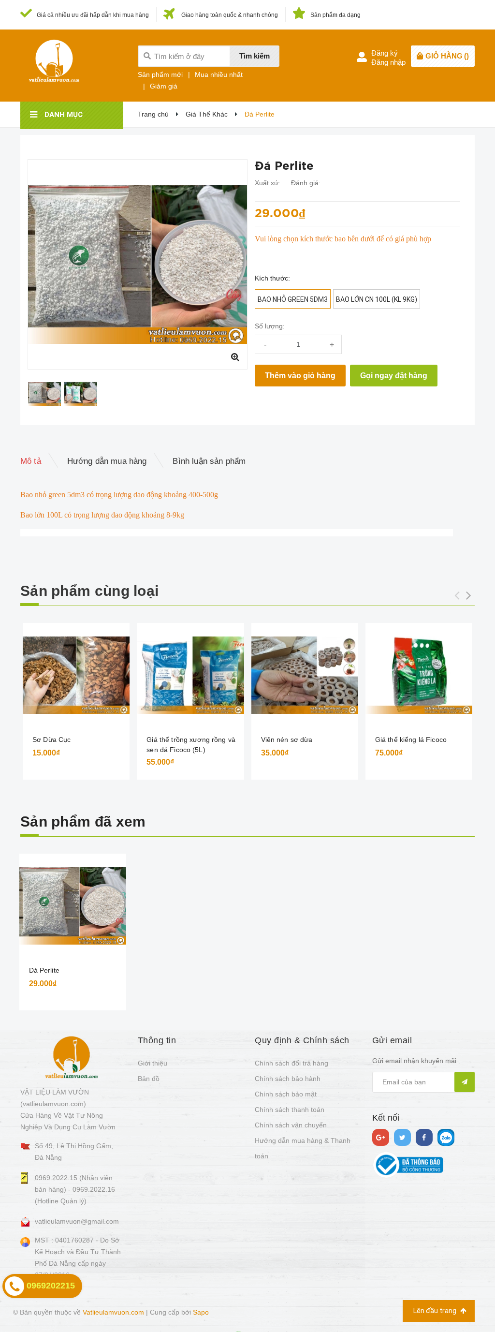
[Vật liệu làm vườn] (71, 1057)
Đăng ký (384, 53)
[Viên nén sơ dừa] (304, 675)
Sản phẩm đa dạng (335, 15)
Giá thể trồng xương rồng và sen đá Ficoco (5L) (190, 745)
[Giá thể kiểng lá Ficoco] (418, 675)
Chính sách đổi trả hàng (291, 1063)
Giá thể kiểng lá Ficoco (411, 739)
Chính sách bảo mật (286, 1094)
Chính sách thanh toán (289, 1109)
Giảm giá (163, 86)
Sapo (201, 1312)
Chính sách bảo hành (287, 1078)
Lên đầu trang (435, 1311)
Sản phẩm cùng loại (89, 591)
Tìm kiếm (254, 56)
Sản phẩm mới (160, 74)
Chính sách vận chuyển (291, 1125)
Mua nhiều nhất (219, 74)
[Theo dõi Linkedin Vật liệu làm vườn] (445, 1137)
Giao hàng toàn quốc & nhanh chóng (229, 15)
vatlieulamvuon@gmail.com (77, 1221)
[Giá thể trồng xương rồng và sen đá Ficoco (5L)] (190, 675)
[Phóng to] (235, 357)
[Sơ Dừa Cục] (76, 675)
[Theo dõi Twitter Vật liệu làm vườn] (402, 1137)
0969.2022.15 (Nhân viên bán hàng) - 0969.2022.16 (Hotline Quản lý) (75, 1189)
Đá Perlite (44, 970)
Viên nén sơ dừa (287, 739)
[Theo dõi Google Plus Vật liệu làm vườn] (380, 1137)
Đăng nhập (388, 62)
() (447, 56)
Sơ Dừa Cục (51, 739)
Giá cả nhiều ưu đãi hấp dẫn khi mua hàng (93, 15)
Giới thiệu (152, 1063)
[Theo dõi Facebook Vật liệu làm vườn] (424, 1137)
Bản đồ (149, 1078)
